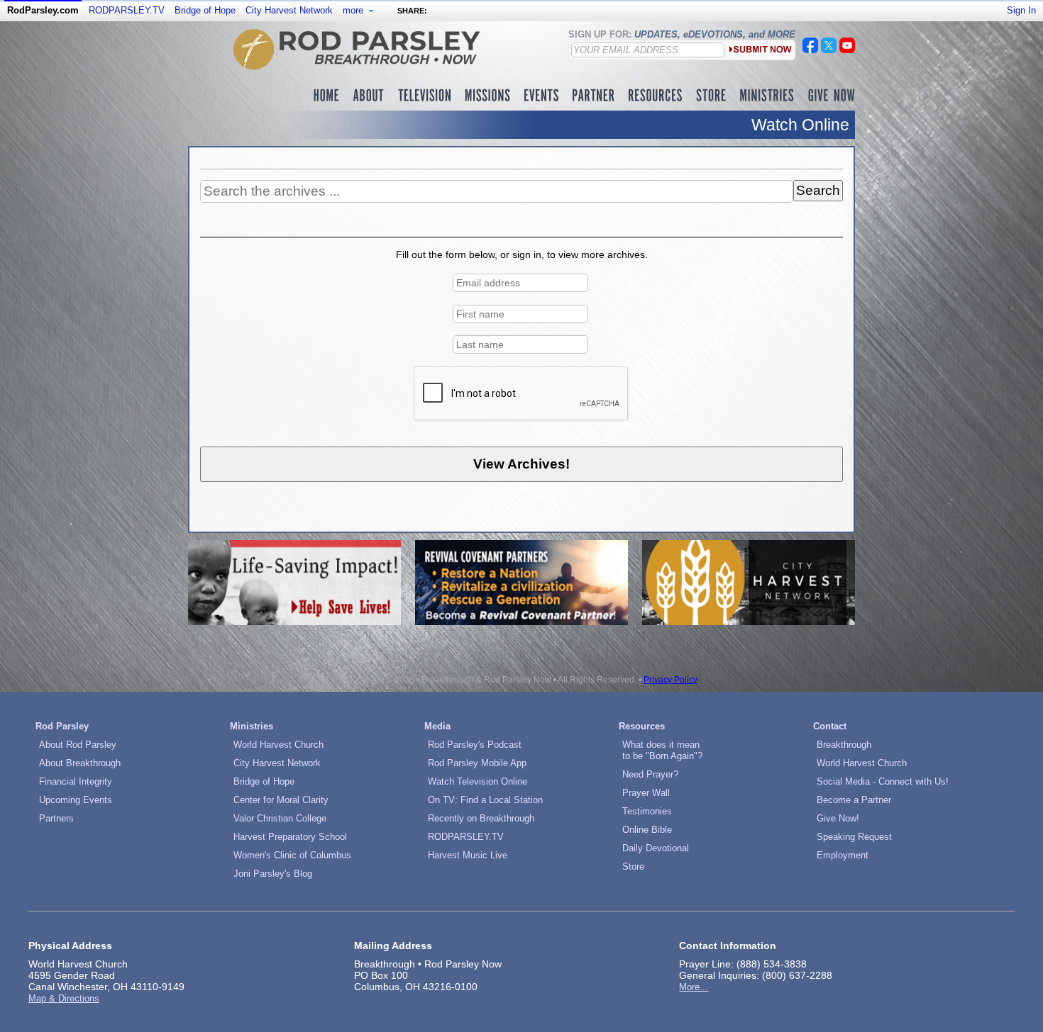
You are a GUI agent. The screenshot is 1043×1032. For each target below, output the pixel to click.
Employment (842, 855)
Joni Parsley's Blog (272, 873)
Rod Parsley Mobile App (477, 763)
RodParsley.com (43, 10)
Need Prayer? (650, 774)
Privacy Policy (670, 680)
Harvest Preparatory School (290, 836)
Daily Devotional (655, 848)
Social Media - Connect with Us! (883, 781)
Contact (829, 726)
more (354, 10)
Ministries (251, 726)
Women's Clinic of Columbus (292, 855)
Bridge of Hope (205, 10)
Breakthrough (844, 744)
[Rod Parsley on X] (829, 49)
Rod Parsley (62, 726)
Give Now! (838, 818)
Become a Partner (854, 800)
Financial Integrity (75, 781)
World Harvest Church (278, 744)
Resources (642, 726)
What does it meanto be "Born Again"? (662, 750)
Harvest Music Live (467, 855)
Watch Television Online (477, 781)
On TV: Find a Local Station (485, 800)
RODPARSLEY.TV (127, 10)
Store (633, 866)
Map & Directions (63, 998)
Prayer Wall (646, 792)
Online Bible (647, 829)
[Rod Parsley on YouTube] (847, 49)
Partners (56, 818)
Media (437, 726)
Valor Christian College (279, 818)
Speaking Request (854, 836)
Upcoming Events (75, 800)
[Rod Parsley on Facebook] (810, 49)
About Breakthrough (80, 763)
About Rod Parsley (77, 744)
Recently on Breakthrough (481, 818)
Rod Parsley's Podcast (475, 744)
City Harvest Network (289, 10)
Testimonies (647, 811)
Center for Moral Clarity (281, 800)
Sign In (1021, 10)
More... (693, 987)
